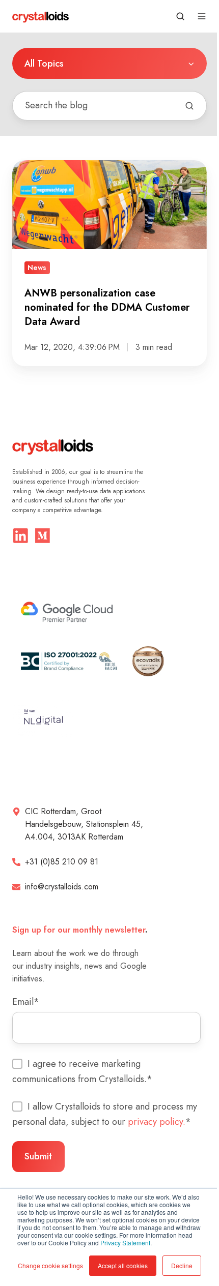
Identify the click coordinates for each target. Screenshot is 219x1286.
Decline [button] (182, 1265)
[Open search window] (180, 16)
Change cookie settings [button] (50, 1265)
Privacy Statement (125, 1242)
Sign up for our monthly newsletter (78, 930)
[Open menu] (202, 16)
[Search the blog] (189, 106)
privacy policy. (156, 1121)
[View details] (20, 535)
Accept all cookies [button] (123, 1265)
